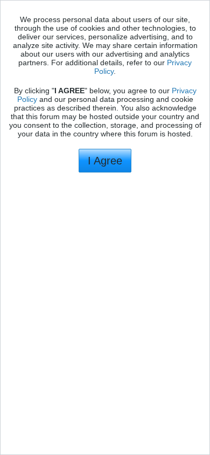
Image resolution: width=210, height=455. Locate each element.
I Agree (105, 161)
